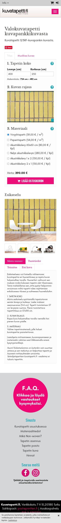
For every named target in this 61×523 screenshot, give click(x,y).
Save (10, 47)
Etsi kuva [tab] (27, 267)
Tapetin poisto (30, 445)
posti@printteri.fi (28, 508)
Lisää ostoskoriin (31, 180)
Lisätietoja (12, 520)
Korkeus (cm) (38, 69)
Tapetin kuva (30, 450)
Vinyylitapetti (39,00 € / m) (26, 134)
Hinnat (30, 455)
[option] (23, 248)
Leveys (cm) (14, 69)
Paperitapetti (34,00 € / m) (26, 140)
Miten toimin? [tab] (15, 261)
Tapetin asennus (30, 441)
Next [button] (50, 247)
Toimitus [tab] (12, 267)
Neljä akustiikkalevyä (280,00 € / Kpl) (31, 153)
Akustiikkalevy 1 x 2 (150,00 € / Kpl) (30, 158)
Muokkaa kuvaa (26, 55)
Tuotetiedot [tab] (34, 261)
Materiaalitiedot (30, 431)
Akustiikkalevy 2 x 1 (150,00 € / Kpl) (30, 163)
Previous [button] (10, 247)
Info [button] (4, 2)
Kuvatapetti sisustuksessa (30, 426)
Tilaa (9, 55)
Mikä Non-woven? (30, 436)
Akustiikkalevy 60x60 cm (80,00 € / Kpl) (30, 147)
